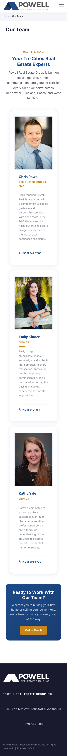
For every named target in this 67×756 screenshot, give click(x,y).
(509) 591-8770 (31, 561)
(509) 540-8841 (31, 409)
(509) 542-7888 (31, 253)
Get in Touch (33, 630)
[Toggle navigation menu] (61, 6)
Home (6, 16)
